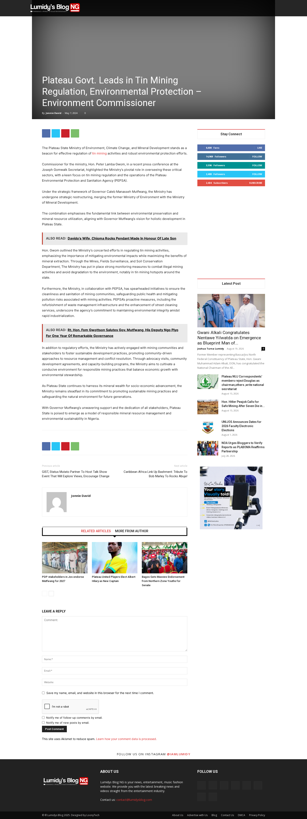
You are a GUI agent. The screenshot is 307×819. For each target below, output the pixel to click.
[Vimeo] (258, 785)
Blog (214, 815)
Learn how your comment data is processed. (126, 739)
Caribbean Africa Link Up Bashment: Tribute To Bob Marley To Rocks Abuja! (155, 474)
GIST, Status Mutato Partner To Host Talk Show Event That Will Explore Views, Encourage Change (75, 474)
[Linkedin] (224, 785)
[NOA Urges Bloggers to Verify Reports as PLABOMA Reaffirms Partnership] (207, 448)
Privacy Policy (257, 815)
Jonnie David (53, 113)
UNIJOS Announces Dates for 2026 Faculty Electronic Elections (241, 426)
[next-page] (51, 593)
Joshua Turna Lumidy (210, 348)
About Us (177, 815)
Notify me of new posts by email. (67, 722)
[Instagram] (213, 785)
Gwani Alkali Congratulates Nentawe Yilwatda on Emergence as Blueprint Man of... (229, 338)
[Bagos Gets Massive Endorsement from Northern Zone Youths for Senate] (164, 557)
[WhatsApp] (75, 133)
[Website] (201, 797)
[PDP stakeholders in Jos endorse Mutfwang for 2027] (65, 557)
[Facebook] (46, 133)
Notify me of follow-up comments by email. (74, 717)
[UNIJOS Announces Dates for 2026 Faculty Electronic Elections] (207, 427)
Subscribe (255, 182)
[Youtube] (213, 797)
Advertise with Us (197, 815)
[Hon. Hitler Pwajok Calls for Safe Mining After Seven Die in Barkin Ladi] (207, 407)
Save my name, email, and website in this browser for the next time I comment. (100, 693)
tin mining (99, 153)
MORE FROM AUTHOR (131, 531)
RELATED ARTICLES (96, 531)
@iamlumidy (178, 754)
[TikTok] (235, 785)
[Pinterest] (65, 133)
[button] (259, 8)
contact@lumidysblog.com (134, 800)
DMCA (241, 815)
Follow (257, 156)
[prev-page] (44, 593)
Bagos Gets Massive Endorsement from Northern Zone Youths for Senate (163, 581)
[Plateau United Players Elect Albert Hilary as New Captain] (114, 557)
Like (259, 147)
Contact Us (227, 815)
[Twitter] (56, 133)
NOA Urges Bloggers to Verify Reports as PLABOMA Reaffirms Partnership (243, 447)
